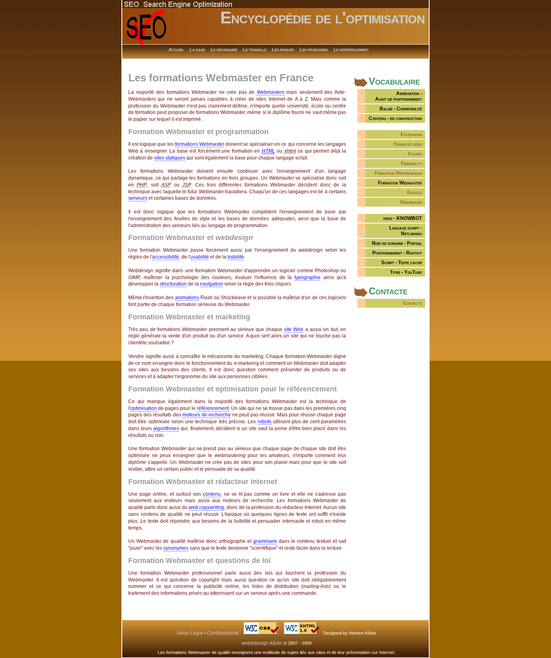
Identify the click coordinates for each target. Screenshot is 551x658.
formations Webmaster (199, 144)
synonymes (175, 548)
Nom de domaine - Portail (397, 243)
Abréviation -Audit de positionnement (398, 96)
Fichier (415, 154)
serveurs (137, 198)
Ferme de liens (408, 144)
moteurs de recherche (206, 415)
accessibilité (165, 257)
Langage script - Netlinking (405, 230)
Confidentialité (223, 633)
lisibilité (235, 257)
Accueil (176, 49)
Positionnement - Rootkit (397, 253)
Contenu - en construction (395, 118)
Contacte (412, 303)
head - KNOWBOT (402, 218)
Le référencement (351, 49)
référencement (213, 408)
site (288, 329)
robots (264, 421)
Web (298, 329)
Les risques (283, 49)
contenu (212, 494)
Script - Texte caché (401, 262)
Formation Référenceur (398, 173)
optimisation (143, 408)
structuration (173, 284)
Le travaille (254, 49)
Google (414, 192)
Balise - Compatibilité (401, 109)
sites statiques (169, 158)
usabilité (199, 257)
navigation (211, 284)
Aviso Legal (190, 633)
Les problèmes (314, 49)
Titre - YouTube (406, 272)
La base (197, 49)
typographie (307, 277)
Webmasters (270, 92)
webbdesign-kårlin (262, 643)
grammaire (265, 541)
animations (187, 297)
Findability (411, 163)
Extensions (411, 134)
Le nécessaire (224, 49)
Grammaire (411, 202)
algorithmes (166, 428)
